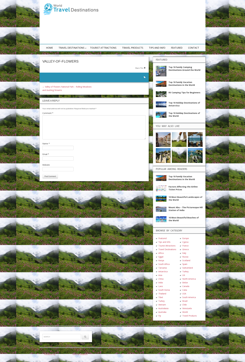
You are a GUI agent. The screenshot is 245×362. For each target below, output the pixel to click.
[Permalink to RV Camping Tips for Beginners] (162, 95)
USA (184, 293)
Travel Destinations (71, 47)
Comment (47, 113)
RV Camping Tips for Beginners (184, 92)
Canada (185, 286)
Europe (185, 238)
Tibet (160, 297)
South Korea (164, 290)
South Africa (164, 264)
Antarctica (163, 271)
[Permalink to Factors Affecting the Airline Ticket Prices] (162, 189)
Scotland (186, 260)
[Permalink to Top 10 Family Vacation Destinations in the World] (162, 84)
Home (49, 47)
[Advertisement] (156, 22)
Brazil (184, 301)
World (185, 312)
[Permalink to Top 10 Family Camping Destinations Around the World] (162, 72)
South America (189, 297)
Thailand (162, 293)
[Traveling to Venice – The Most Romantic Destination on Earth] (163, 139)
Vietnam (162, 304)
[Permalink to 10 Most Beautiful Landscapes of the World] (162, 199)
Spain (184, 264)
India (160, 282)
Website (46, 164)
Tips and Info (157, 47)
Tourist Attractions (103, 47)
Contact (193, 47)
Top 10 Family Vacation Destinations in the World (182, 83)
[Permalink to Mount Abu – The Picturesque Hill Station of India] (162, 209)
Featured (176, 47)
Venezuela (187, 308)
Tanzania (162, 267)
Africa (161, 253)
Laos (160, 286)
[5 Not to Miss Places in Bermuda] (195, 155)
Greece (185, 249)
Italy (184, 253)
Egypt (160, 256)
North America (189, 278)
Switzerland (187, 267)
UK (183, 275)
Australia (162, 312)
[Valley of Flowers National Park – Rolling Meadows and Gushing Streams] (179, 155)
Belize (185, 282)
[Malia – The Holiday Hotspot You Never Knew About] (195, 139)
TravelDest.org (49, 354)
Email (45, 154)
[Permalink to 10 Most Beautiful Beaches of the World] (162, 220)
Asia (160, 275)
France (185, 245)
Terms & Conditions (79, 354)
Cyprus (185, 242)
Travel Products (132, 47)
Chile (184, 304)
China (160, 278)
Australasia (163, 308)
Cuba (184, 290)
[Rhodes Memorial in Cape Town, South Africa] (163, 155)
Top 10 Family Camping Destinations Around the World (184, 68)
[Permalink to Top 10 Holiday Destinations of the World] (162, 115)
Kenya (161, 260)
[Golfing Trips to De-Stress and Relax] (179, 139)
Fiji (159, 315)
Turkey (161, 301)
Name (46, 143)
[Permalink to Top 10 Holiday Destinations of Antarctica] (162, 105)
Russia (185, 256)
